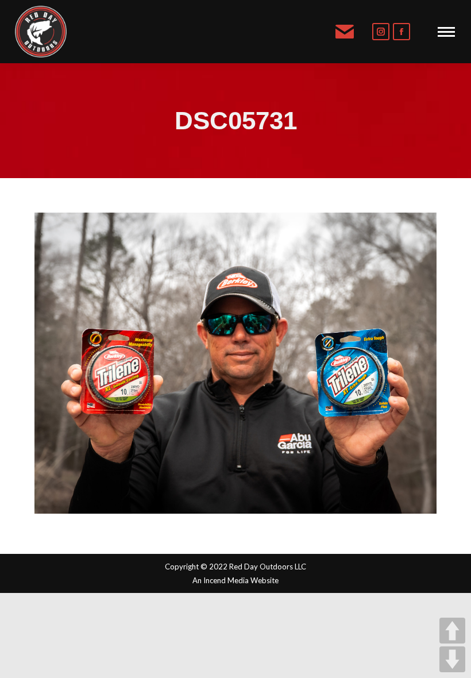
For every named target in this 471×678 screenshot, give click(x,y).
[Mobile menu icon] (446, 32)
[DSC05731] (235, 363)
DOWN (452, 659)
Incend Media (226, 580)
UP (452, 631)
